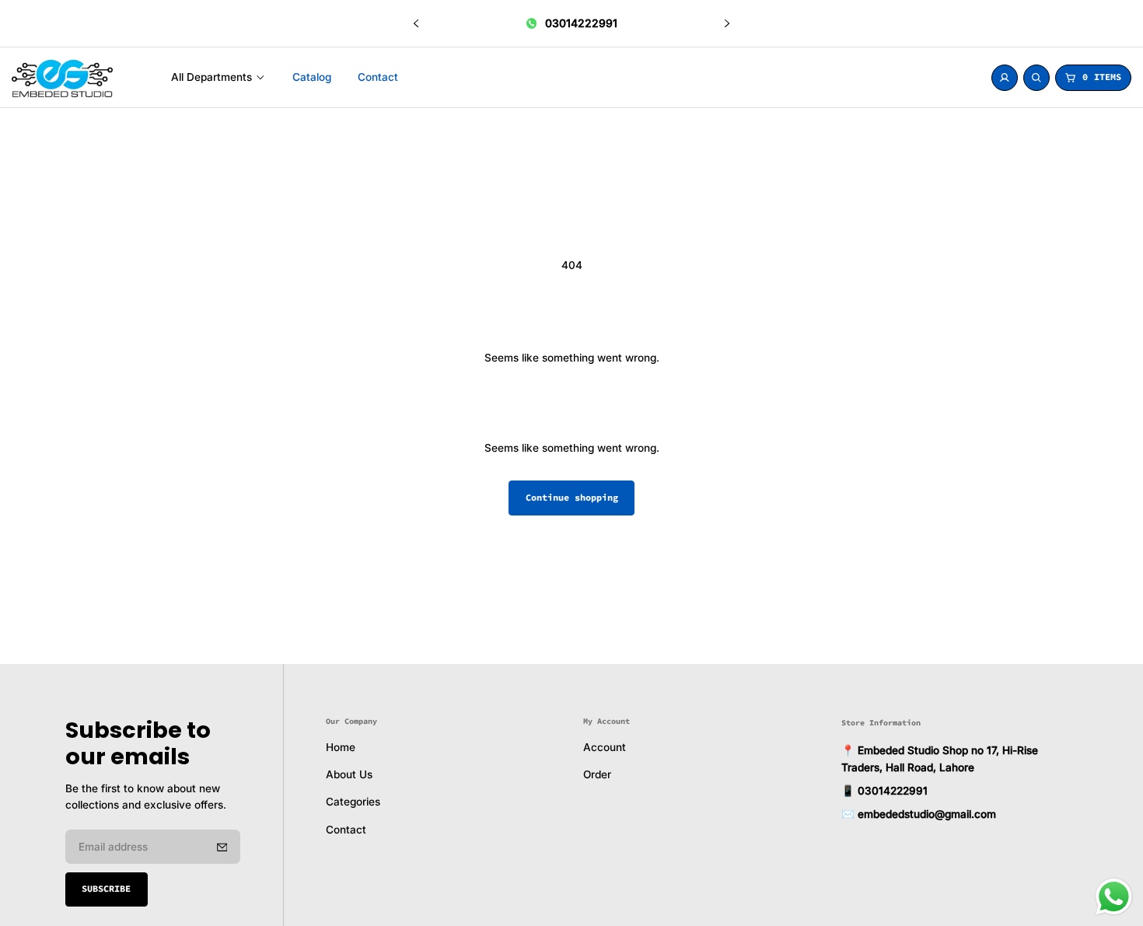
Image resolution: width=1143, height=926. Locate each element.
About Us (349, 774)
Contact (346, 829)
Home (340, 747)
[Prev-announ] (416, 23)
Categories (353, 802)
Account (604, 747)
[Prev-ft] (222, 847)
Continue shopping (572, 497)
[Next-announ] (727, 23)
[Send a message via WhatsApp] (1113, 896)
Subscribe (106, 888)
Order (597, 774)
